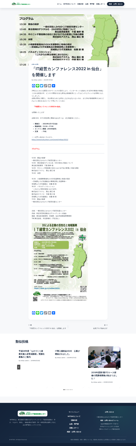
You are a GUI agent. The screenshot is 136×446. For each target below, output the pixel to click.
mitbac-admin (37, 80)
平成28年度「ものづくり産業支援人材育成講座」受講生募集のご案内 (32, 354)
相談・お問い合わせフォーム (109, 420)
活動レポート (100, 4)
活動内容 (80, 4)
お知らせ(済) (35, 64)
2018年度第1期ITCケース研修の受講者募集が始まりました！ (104, 375)
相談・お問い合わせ (116, 4)
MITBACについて (69, 4)
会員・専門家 (89, 4)
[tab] (64, 389)
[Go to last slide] (18, 367)
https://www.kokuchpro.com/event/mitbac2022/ (50, 140)
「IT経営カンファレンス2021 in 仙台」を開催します (47, 326)
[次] (117, 367)
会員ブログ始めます (100, 326)
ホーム (59, 4)
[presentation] (104, 357)
